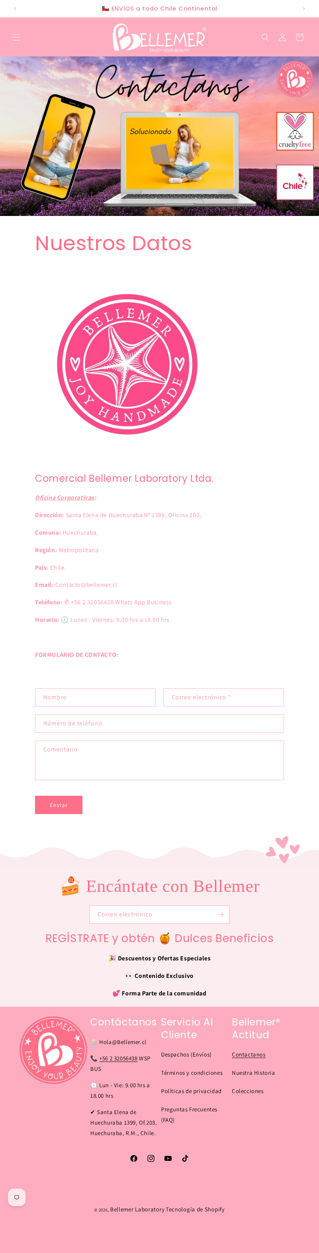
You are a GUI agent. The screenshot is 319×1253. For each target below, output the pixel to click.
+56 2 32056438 (118, 1058)
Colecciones (248, 1091)
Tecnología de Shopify (195, 1209)
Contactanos (249, 1054)
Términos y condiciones (192, 1072)
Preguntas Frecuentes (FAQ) (189, 1114)
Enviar (59, 805)
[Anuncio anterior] (15, 8)
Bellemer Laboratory (137, 1209)
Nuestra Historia (253, 1072)
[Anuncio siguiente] (303, 8)
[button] (16, 37)
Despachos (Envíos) (186, 1054)
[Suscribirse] (220, 915)
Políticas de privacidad (191, 1091)
